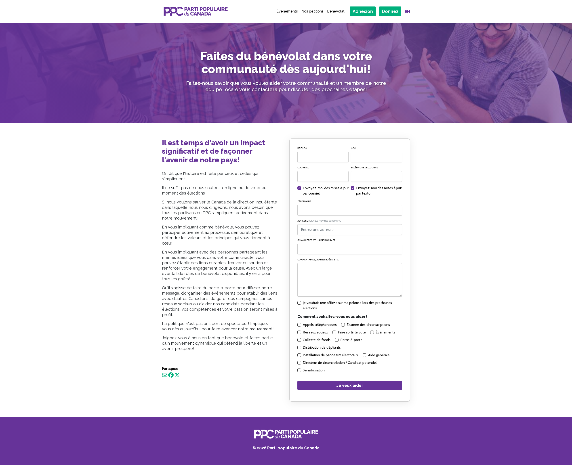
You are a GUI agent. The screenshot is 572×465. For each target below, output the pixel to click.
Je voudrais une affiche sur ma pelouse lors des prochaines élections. (347, 305)
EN (407, 11)
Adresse (319, 220)
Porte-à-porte (351, 340)
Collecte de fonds (316, 340)
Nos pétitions (312, 11)
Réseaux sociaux (315, 332)
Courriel (303, 167)
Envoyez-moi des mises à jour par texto (379, 190)
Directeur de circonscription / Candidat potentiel (340, 362)
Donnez (390, 11)
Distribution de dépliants (322, 347)
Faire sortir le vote (352, 332)
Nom (353, 148)
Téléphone (304, 201)
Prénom (302, 148)
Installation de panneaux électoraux (330, 355)
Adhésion (363, 11)
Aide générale (379, 355)
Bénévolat (336, 11)
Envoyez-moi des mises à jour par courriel (326, 190)
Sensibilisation (314, 370)
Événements (287, 11)
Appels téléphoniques (320, 325)
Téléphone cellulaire (364, 167)
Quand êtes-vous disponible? (316, 240)
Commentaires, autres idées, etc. (318, 259)
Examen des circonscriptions (368, 325)
